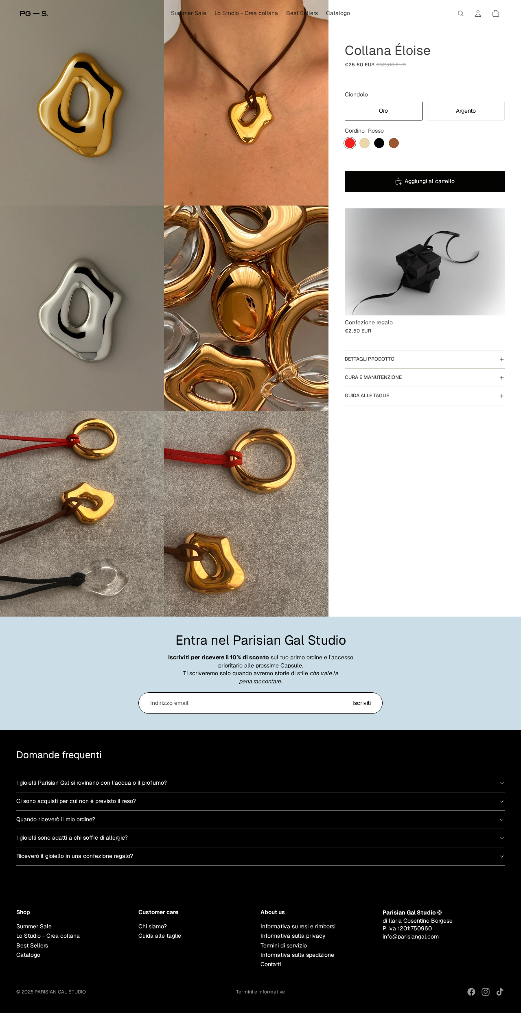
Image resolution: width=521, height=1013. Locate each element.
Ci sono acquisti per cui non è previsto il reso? (76, 801)
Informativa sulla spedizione (297, 954)
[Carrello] (496, 13)
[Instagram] (485, 992)
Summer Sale (34, 926)
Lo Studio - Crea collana (48, 935)
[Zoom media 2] (246, 103)
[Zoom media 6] (246, 514)
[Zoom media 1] (82, 103)
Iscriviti (361, 703)
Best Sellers (32, 945)
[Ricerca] (461, 13)
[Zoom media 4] (246, 308)
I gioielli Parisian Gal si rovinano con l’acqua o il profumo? (91, 782)
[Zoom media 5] (82, 514)
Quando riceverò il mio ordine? (55, 819)
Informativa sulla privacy (293, 935)
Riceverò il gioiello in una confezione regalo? (74, 856)
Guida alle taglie (367, 395)
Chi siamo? (152, 926)
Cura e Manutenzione (373, 377)
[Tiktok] (500, 992)
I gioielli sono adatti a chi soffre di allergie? (72, 837)
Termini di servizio (283, 945)
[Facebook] (471, 992)
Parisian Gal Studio (60, 992)
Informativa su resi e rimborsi (297, 926)
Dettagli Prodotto (369, 359)
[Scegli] (492, 302)
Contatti (270, 964)
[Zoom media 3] (82, 308)
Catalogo (28, 954)
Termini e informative (260, 992)
